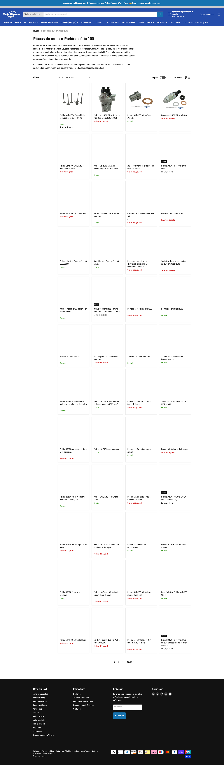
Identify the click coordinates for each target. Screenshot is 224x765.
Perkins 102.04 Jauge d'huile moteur (175, 449)
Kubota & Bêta (113, 22)
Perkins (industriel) (49, 22)
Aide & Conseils (145, 22)
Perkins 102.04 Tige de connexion (106, 449)
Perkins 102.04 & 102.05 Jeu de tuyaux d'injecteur (139, 403)
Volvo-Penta (86, 22)
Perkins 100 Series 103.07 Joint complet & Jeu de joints (139, 641)
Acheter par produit (11, 22)
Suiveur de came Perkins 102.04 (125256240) (173, 403)
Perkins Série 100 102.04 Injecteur (174, 115)
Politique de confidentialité (83, 701)
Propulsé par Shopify (39, 756)
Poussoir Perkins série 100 (70, 356)
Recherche (77, 694)
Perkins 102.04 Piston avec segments (70, 593)
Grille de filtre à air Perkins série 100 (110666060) (73, 262)
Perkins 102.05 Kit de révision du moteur (173, 167)
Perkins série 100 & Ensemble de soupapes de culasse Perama (72, 116)
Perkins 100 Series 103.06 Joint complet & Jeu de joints (106, 593)
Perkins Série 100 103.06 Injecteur (73, 639)
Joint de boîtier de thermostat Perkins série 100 (172, 358)
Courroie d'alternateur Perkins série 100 (140, 215)
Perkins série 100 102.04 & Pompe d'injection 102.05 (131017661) (107, 116)
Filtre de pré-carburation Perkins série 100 (106, 358)
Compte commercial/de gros (195, 22)
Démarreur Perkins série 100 (172, 308)
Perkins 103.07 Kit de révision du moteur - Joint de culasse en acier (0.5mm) (174, 642)
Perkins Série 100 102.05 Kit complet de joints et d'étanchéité (106, 167)
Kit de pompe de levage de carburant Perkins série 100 (73, 310)
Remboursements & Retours (83, 705)
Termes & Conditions (81, 697)
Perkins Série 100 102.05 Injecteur (73, 213)
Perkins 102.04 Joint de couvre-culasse (139, 450)
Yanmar (99, 22)
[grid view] (185, 77)
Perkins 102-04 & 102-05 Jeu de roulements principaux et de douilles (73, 403)
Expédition (161, 22)
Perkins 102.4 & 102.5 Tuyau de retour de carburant (139, 498)
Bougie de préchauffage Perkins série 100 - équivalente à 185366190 (107, 310)
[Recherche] (160, 14)
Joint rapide (175, 22)
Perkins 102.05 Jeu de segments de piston (73, 546)
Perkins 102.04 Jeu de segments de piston (107, 498)
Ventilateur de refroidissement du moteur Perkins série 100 (173, 262)
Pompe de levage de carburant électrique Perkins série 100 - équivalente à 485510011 (138, 264)
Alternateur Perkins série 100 (172, 213)
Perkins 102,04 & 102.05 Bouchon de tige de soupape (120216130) (106, 403)
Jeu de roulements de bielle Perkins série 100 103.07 (107, 641)
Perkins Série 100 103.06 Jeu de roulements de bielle (139, 593)
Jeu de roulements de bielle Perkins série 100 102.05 (140, 167)
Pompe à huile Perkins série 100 (139, 308)
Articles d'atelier (128, 22)
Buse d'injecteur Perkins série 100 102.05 (106, 262)
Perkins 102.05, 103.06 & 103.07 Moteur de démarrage (173, 498)
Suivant (130, 661)
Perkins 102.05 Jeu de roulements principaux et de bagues (106, 546)
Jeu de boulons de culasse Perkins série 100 (106, 215)
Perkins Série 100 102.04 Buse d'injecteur (139, 116)
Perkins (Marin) (30, 22)
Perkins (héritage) (68, 22)
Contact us (77, 709)
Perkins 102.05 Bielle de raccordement (136, 546)
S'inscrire (119, 715)
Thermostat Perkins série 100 (138, 356)
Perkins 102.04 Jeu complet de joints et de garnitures (73, 450)
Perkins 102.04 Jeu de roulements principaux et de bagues (72, 498)
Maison (36, 31)
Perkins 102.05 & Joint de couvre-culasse (174, 546)
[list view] (189, 77)
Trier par (61, 77)
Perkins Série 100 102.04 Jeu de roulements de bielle (72, 167)
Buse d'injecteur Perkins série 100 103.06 (174, 593)
